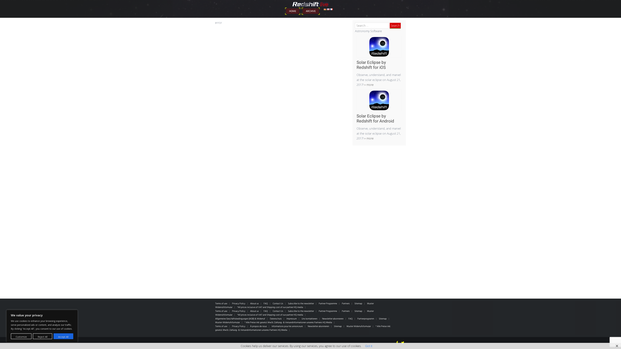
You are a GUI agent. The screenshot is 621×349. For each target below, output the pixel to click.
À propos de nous (258, 326)
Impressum (292, 319)
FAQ (266, 304)
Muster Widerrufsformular (359, 326)
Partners (346, 304)
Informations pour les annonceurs (287, 326)
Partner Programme (328, 304)
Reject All (42, 336)
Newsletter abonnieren (332, 319)
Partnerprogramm (365, 319)
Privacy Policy (238, 304)
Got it (368, 346)
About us (254, 304)
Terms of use (221, 304)
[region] (42, 326)
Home (292, 11)
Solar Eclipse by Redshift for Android (375, 118)
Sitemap (358, 304)
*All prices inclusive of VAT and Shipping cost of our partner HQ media (270, 307)
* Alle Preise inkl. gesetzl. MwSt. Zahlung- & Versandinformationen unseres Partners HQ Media (288, 322)
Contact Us (278, 304)
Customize (21, 336)
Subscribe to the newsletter (301, 304)
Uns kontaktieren (309, 319)
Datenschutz (276, 319)
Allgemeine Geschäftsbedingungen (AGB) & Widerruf (240, 319)
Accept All (63, 336)
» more (369, 85)
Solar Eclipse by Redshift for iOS (371, 65)
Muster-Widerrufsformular (227, 322)
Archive (311, 11)
